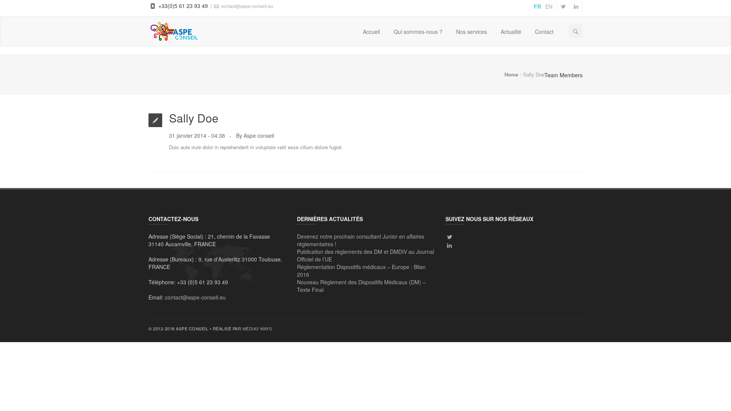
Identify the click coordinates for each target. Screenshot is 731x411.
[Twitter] (449, 237)
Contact (544, 31)
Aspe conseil (259, 135)
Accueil (371, 31)
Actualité (511, 31)
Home (511, 74)
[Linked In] (449, 245)
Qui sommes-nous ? (418, 31)
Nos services (471, 31)
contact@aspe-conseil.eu (246, 6)
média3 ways (257, 328)
